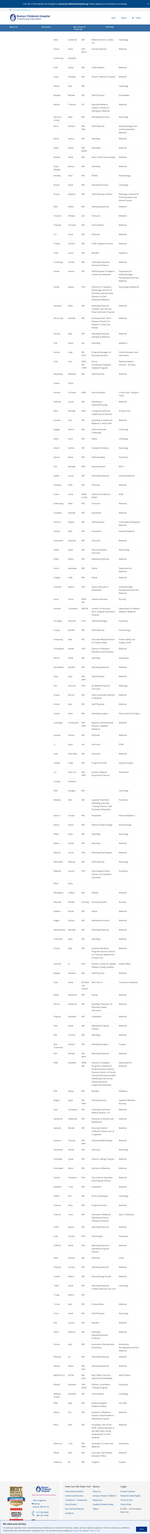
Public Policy (125, 1504)
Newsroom (97, 1500)
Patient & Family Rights (130, 1495)
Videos (96, 1509)
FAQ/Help (110, 27)
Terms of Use (94, 1530)
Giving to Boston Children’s (105, 1495)
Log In (113, 18)
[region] (75, 1527)
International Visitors (74, 1491)
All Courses (46, 27)
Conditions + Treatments (76, 1500)
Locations (69, 1513)
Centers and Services (74, 1495)
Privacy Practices (127, 1491)
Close (141, 1529)
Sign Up (123, 18)
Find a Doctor (71, 1504)
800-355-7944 (42, 1515)
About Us (13, 27)
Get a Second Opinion (74, 1509)
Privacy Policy (77, 1530)
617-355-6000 (42, 1512)
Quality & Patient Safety (103, 1504)
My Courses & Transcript (79, 28)
